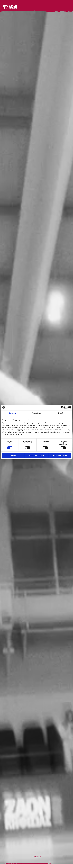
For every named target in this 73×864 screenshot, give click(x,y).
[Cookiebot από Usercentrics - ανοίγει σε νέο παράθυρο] (62, 407)
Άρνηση (13, 455)
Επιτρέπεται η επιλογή (36, 455)
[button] (69, 6)
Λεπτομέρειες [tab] (36, 413)
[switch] (27, 447)
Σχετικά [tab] (60, 413)
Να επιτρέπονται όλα (60, 455)
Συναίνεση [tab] (12, 413)
